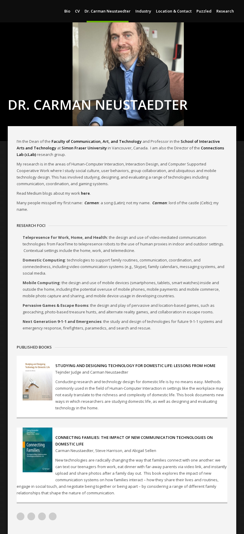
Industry (143, 11)
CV (77, 11)
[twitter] (42, 516)
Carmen (92, 202)
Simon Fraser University (84, 148)
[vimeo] (20, 516)
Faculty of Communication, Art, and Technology (96, 141)
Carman (159, 202)
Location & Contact (174, 11)
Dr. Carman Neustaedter (108, 11)
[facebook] (53, 516)
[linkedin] (31, 516)
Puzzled (204, 11)
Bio (67, 11)
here (85, 193)
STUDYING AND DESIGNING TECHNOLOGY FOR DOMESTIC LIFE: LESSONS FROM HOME (135, 365)
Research (225, 11)
